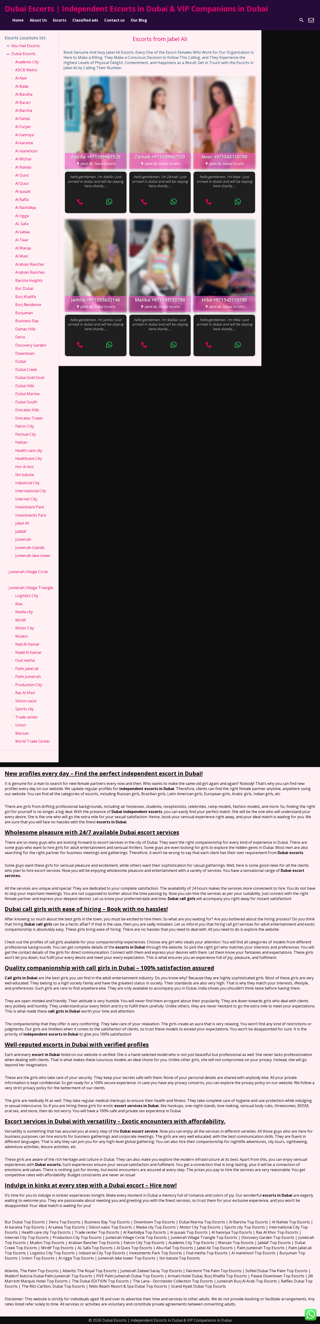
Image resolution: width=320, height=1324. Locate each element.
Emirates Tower (29, 418)
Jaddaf (20, 531)
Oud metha (25, 660)
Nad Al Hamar (27, 644)
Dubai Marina (27, 393)
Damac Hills (25, 329)
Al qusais (23, 191)
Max (19, 603)
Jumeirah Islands (30, 547)
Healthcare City (28, 458)
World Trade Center (32, 741)
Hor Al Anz (24, 466)
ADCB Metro (26, 69)
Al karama (24, 142)
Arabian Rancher (30, 264)
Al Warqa (23, 248)
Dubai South (26, 402)
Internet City (26, 499)
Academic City (27, 61)
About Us (38, 20)
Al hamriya (24, 134)
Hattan (21, 442)
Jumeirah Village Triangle (31, 587)
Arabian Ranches (30, 272)
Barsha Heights (29, 280)
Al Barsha (23, 110)
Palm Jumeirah (28, 676)
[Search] (301, 20)
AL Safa (21, 223)
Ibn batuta (24, 474)
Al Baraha (23, 94)
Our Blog (139, 20)
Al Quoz (22, 183)
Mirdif (20, 620)
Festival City (25, 434)
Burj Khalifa (25, 296)
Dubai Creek (26, 369)
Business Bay (27, 320)
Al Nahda (23, 167)
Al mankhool (26, 151)
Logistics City (26, 595)
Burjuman (24, 312)
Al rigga (22, 215)
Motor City (24, 628)
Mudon (21, 636)
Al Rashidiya (25, 207)
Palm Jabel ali (26, 668)
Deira (20, 337)
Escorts (59, 20)
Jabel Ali (22, 523)
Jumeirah (23, 539)
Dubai (20, 361)
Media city (24, 611)
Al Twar (22, 239)
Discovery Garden (30, 345)
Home (18, 20)
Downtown (24, 353)
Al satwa (22, 232)
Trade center (26, 717)
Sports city (24, 708)
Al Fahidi (22, 118)
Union (20, 725)
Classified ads (85, 20)
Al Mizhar (23, 159)
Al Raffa (22, 199)
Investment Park (29, 507)
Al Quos (22, 175)
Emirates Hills (27, 409)
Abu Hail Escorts (25, 45)
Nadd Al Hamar (28, 652)
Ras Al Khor (25, 692)
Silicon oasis (26, 701)
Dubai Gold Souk (30, 377)
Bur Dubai (24, 288)
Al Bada (21, 86)
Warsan (22, 733)
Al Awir (21, 78)
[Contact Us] (311, 20)
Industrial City (27, 482)
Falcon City (24, 426)
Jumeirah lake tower (33, 555)
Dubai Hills (24, 385)
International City (30, 490)
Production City (28, 684)
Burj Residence (28, 304)
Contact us (114, 20)
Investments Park (30, 515)
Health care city (28, 450)
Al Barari (22, 102)
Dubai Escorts (23, 53)
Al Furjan (23, 126)
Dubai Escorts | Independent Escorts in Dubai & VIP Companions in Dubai (136, 9)
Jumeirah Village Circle (28, 571)
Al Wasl (21, 256)
